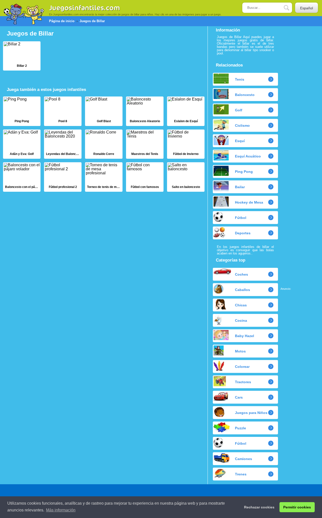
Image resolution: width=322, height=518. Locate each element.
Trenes (241, 474)
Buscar (290, 8)
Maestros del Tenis (145, 144)
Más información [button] (60, 510)
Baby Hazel (244, 336)
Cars (239, 397)
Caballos (242, 290)
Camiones (243, 459)
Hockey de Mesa (249, 202)
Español (306, 8)
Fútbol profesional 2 (63, 176)
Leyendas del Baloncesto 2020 (63, 144)
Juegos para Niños (251, 413)
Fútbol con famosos (145, 176)
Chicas (241, 305)
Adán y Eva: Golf (22, 144)
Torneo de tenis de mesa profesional (104, 176)
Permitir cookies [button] (297, 507)
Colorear (242, 367)
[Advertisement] (300, 365)
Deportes (243, 233)
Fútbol (240, 218)
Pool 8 (63, 111)
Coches (241, 274)
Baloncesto (245, 95)
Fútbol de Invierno (186, 144)
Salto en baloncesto (186, 176)
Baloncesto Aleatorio (145, 111)
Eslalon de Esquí (186, 111)
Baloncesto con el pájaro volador (22, 176)
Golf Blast (104, 111)
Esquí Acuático (248, 156)
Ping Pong (244, 172)
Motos (240, 351)
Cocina (241, 320)
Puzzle (240, 428)
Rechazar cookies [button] (259, 507)
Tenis (239, 79)
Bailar (240, 187)
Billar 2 (22, 56)
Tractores (243, 382)
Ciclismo (242, 125)
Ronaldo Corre (104, 144)
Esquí (240, 141)
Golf (238, 110)
